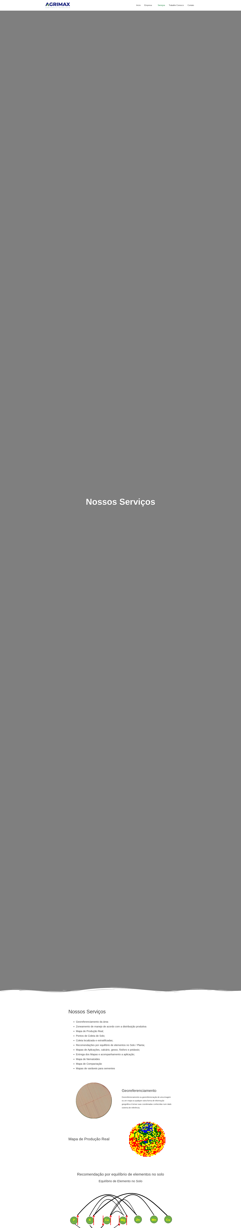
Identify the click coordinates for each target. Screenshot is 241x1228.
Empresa (148, 5)
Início (138, 5)
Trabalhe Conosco (176, 5)
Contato (191, 5)
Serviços (161, 5)
